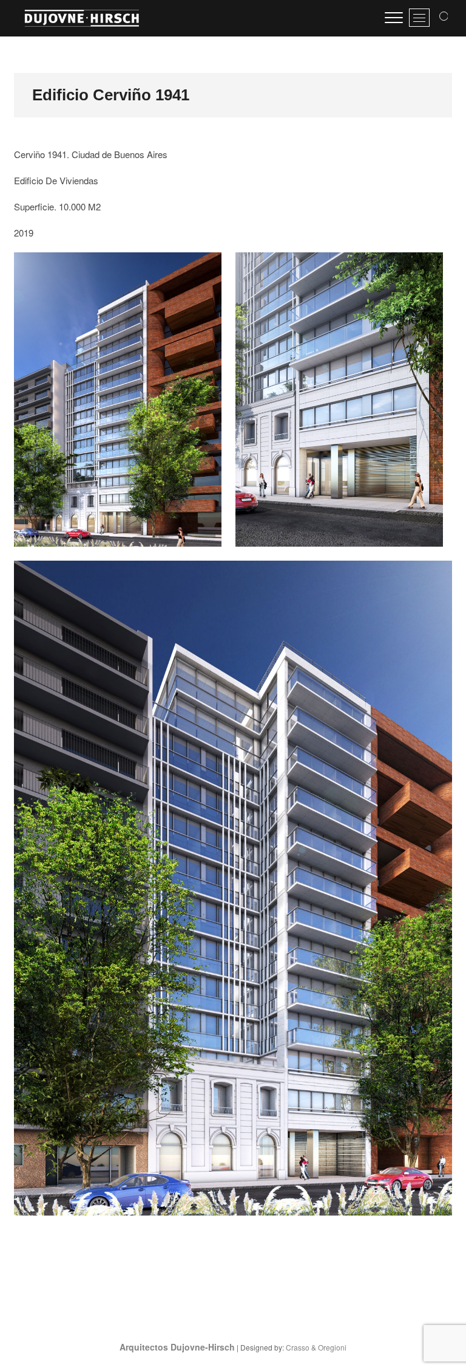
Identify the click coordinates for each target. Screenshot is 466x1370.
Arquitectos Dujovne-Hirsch (177, 1347)
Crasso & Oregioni (316, 1347)
